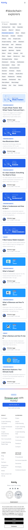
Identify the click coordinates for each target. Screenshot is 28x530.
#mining (13, 62)
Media (3, 470)
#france (11, 47)
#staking (19, 76)
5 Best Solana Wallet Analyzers (13, 240)
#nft (19, 65)
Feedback (18, 443)
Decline (14, 522)
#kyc (23, 56)
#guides (18, 50)
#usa (14, 85)
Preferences (14, 526)
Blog (2, 455)
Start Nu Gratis (13, 404)
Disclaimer (18, 463)
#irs (21, 53)
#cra (9, 38)
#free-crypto (18, 47)
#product (4, 70)
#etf (12, 44)
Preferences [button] (20, 514)
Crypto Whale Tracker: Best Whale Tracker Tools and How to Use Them (14, 110)
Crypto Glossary (20, 437)
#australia (20, 27)
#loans (16, 59)
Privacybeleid (19, 457)
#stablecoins (11, 76)
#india (9, 53)
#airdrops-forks (6, 27)
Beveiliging (18, 467)
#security (4, 73)
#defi (14, 41)
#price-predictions (14, 68)
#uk (10, 85)
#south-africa (19, 73)
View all (5, 24)
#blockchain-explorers (7, 33)
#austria (4, 30)
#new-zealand (5, 65)
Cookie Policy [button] (11, 513)
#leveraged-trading (7, 59)
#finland (4, 47)
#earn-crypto (5, 44)
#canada (13, 36)
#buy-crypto (5, 36)
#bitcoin (18, 30)
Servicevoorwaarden (21, 460)
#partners (4, 68)
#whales (4, 88)
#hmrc (3, 53)
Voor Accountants (6, 439)
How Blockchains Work (11, 141)
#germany (11, 50)
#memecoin (5, 62)
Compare (18, 446)
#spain (4, 76)
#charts (4, 38)
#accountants (13, 24)
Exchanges (4, 418)
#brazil (23, 33)
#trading (4, 85)
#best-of (11, 30)
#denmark (21, 41)
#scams (19, 70)
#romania (11, 70)
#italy (3, 56)
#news (13, 65)
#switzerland (12, 79)
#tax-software (5, 82)
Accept (14, 519)
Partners (3, 462)
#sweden (4, 79)
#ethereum (18, 44)
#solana (11, 73)
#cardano (20, 36)
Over (2, 459)
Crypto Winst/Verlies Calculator (5, 433)
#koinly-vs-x (17, 56)
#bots (17, 33)
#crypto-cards (16, 38)
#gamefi (4, 50)
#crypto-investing (6, 41)
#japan (9, 56)
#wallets (20, 85)
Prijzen (17, 418)
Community (18, 440)
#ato (14, 27)
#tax (19, 79)
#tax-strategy (15, 82)
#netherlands (20, 62)
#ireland (16, 53)
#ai (20, 24)
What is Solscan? (8, 271)
